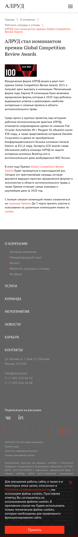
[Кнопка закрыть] (70, 482)
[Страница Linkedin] (20, 418)
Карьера (12, 337)
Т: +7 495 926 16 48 (19, 383)
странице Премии (20, 203)
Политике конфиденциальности (27, 489)
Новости (13, 324)
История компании (23, 251)
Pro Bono (16, 274)
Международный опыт (26, 257)
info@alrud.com (16, 373)
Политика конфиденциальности (21, 450)
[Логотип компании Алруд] (14, 6)
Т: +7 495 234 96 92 (19, 378)
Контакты (14, 350)
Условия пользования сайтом (20, 455)
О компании (16, 243)
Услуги (11, 286)
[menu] (70, 6)
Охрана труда (12, 446)
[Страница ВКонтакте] (8, 418)
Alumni (14, 263)
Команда (13, 298)
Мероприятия (17, 311)
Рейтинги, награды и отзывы (30, 268)
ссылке (9, 211)
